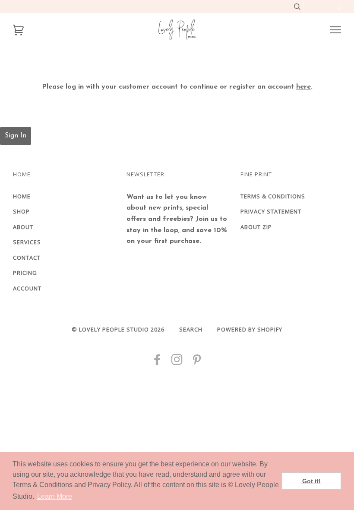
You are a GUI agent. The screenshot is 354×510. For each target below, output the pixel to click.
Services (27, 242)
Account (27, 288)
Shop (21, 211)
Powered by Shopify (249, 329)
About (23, 227)
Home (22, 196)
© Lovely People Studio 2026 (118, 329)
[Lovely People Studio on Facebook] (157, 362)
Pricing (25, 273)
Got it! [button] (311, 481)
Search (190, 329)
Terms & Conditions (272, 196)
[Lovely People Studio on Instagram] (177, 362)
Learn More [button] (54, 496)
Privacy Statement (270, 211)
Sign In (15, 135)
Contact (27, 257)
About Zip (256, 227)
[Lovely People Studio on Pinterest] (197, 362)
